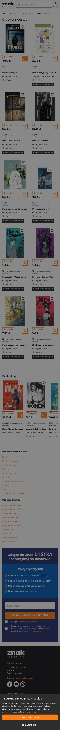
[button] (30, 725)
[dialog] (30, 712)
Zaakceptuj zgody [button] (30, 717)
